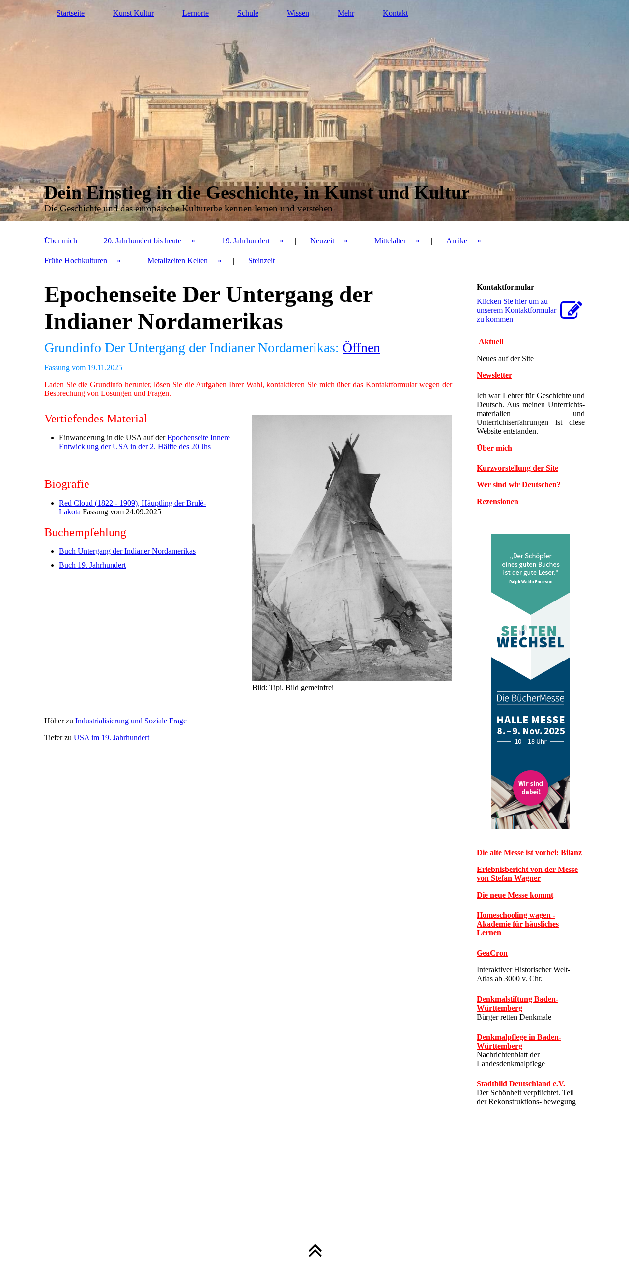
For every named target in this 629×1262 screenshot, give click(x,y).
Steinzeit (261, 260)
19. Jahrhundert (246, 241)
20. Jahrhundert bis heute (142, 241)
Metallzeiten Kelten (177, 260)
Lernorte (195, 13)
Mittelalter (390, 241)
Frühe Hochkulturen (75, 260)
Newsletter (494, 375)
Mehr (346, 13)
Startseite (71, 13)
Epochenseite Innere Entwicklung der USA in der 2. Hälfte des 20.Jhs (144, 442)
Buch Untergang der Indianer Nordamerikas (127, 551)
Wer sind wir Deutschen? (519, 485)
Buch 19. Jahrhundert (92, 565)
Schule (247, 13)
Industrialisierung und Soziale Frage (131, 721)
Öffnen (361, 347)
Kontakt (395, 13)
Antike (456, 241)
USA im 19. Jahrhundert (111, 737)
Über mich (60, 241)
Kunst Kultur (133, 13)
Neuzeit (322, 241)
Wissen (298, 13)
